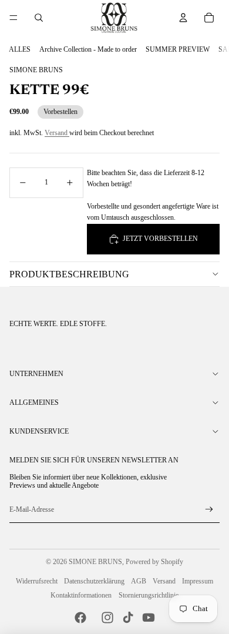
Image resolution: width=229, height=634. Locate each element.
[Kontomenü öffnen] (183, 18)
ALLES (20, 49)
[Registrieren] (209, 509)
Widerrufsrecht (37, 581)
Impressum (197, 581)
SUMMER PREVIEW (178, 49)
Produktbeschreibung (69, 274)
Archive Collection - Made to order (88, 49)
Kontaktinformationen (81, 595)
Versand (57, 133)
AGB (138, 581)
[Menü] (13, 17)
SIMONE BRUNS (95, 562)
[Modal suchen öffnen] (39, 18)
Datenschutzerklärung (94, 581)
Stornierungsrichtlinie (149, 595)
